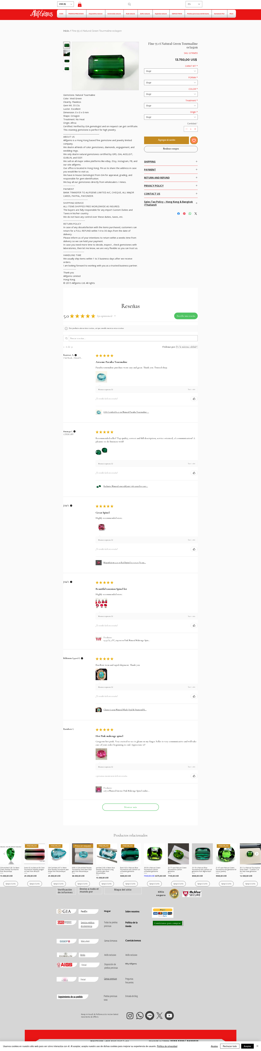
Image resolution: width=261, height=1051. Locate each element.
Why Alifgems (131, 963)
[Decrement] (186, 129)
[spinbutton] (190, 129)
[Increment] (195, 129)
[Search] (129, 4)
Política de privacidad (167, 1046)
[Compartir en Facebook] (178, 213)
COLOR (193, 89)
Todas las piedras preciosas (111, 924)
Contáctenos (133, 940)
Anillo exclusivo (110, 955)
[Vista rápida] (10, 853)
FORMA (193, 77)
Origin (194, 112)
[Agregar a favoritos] (194, 140)
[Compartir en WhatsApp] (190, 213)
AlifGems (41, 14)
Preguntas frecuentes (129, 980)
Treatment (191, 100)
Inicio (66, 30)
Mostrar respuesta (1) (105, 389)
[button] (65, 4)
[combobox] (171, 71)
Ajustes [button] (214, 1046)
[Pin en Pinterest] (184, 213)
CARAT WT (191, 66)
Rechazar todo (230, 1046)
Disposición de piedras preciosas (111, 966)
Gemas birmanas (110, 940)
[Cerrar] (257, 1046)
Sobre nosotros (132, 911)
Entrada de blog (131, 996)
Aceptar (247, 1046)
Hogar (107, 911)
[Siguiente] (257, 854)
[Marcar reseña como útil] (194, 398)
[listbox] (65, 4)
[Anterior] (4, 854)
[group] (130, 865)
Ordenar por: (169, 346)
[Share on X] (196, 213)
